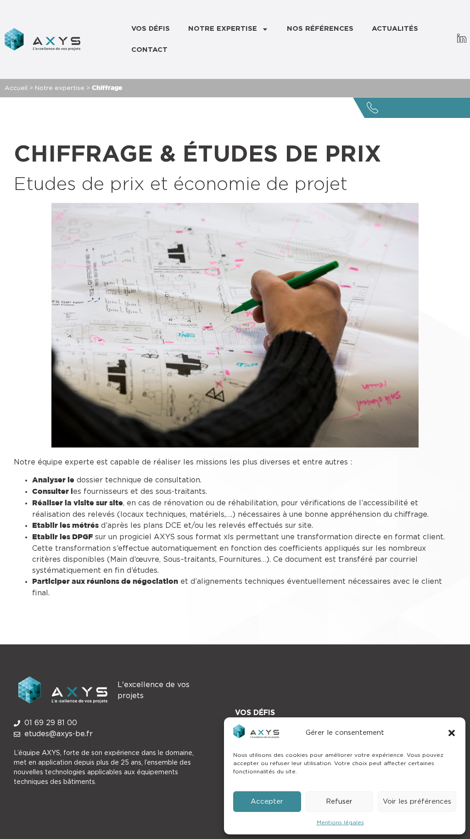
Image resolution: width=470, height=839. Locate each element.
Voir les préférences (417, 801)
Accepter (267, 801)
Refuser (339, 801)
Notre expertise (222, 28)
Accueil (16, 88)
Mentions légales (340, 822)
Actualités (395, 28)
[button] (451, 733)
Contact (149, 49)
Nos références (320, 28)
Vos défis (150, 28)
